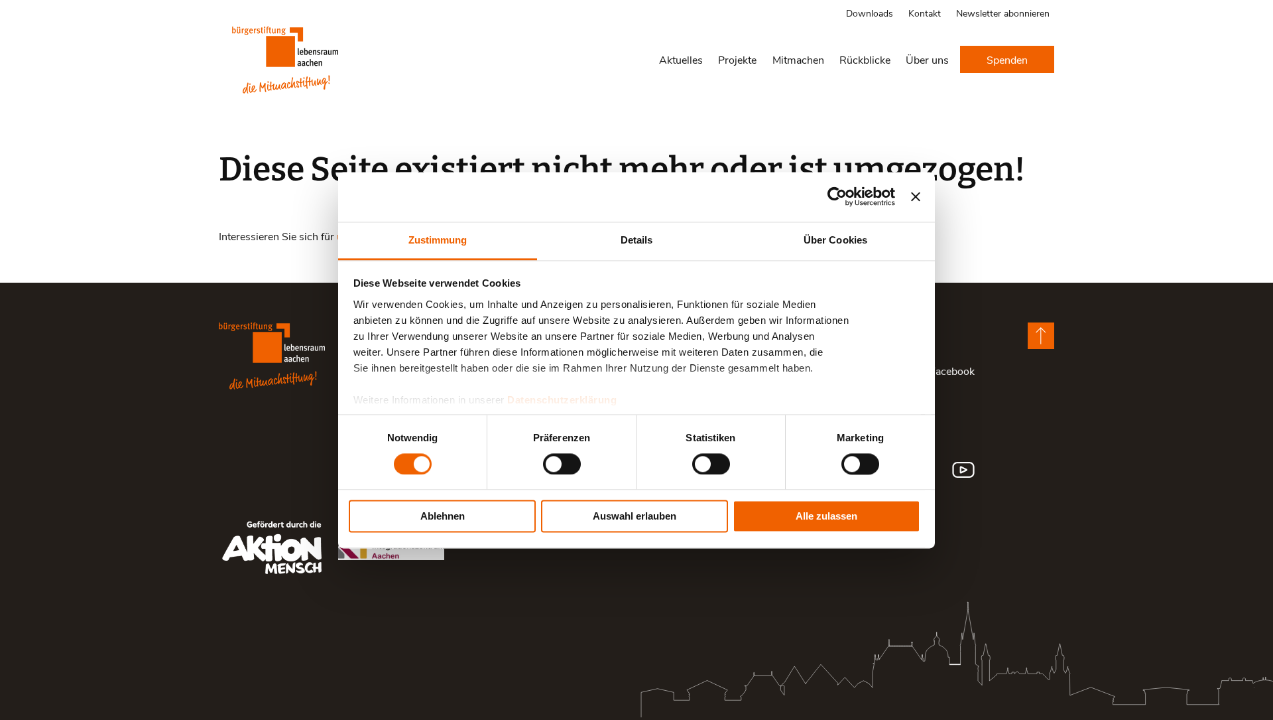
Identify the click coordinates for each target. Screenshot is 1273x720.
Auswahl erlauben (634, 516)
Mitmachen (798, 59)
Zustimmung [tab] (437, 240)
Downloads (869, 13)
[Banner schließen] (915, 196)
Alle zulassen (826, 516)
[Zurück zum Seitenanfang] (1041, 336)
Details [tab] (637, 240)
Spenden (1007, 59)
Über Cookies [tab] (835, 240)
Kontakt (924, 13)
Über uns (927, 59)
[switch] (562, 463)
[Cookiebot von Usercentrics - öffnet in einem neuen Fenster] (837, 196)
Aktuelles (681, 59)
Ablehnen (442, 516)
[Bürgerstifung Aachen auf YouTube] (963, 470)
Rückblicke (864, 59)
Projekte (737, 59)
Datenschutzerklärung (562, 399)
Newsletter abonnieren (1003, 13)
